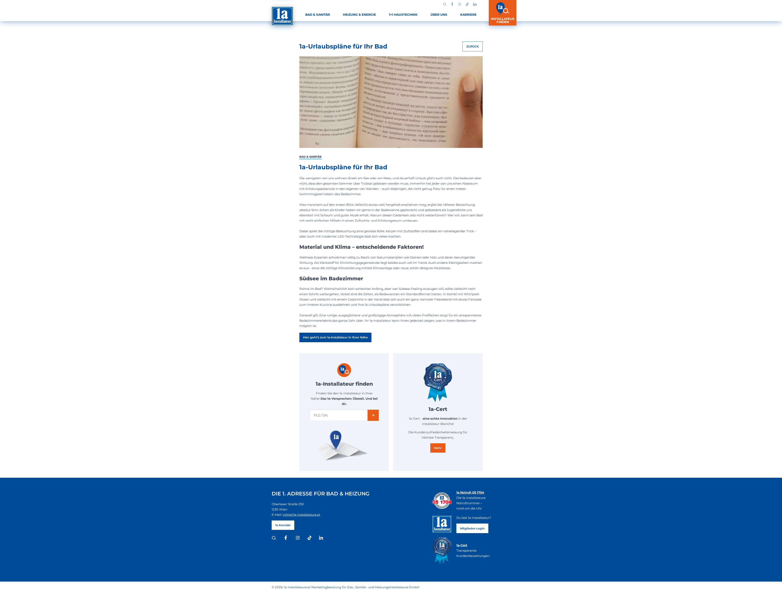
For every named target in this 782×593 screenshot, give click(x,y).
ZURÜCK (472, 46)
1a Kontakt (283, 525)
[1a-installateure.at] (282, 16)
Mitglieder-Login (472, 528)
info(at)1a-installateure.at (301, 515)
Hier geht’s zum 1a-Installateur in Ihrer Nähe (335, 337)
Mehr (438, 448)
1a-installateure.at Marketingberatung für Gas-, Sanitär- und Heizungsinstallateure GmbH (351, 587)
